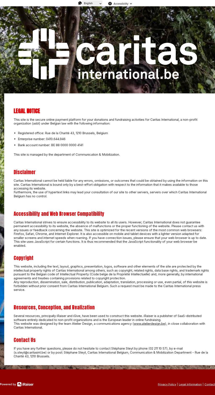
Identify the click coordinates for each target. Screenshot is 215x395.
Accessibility (121, 3)
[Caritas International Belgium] (107, 53)
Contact (210, 384)
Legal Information (190, 384)
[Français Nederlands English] (92, 3)
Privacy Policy (167, 384)
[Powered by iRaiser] (17, 384)
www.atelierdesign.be (149, 324)
